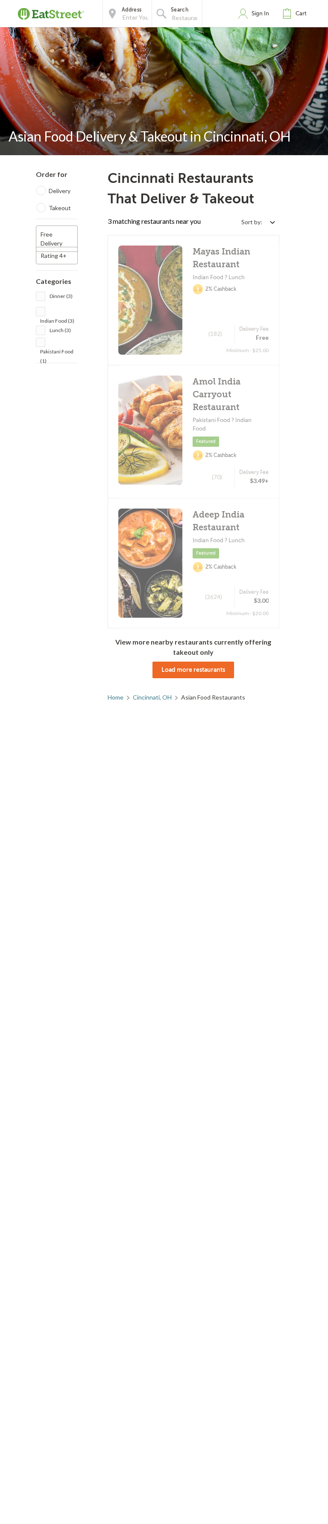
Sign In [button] (260, 13)
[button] (296, 13)
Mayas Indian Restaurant (221, 258)
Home (115, 697)
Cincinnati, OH (152, 697)
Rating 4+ (54, 255)
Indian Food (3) (57, 321)
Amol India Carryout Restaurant (216, 394)
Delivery (59, 190)
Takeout (60, 207)
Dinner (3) (61, 296)
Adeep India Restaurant (218, 521)
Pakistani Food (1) (56, 352)
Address (131, 10)
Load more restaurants (193, 669)
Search (179, 10)
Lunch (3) (60, 330)
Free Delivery (51, 239)
